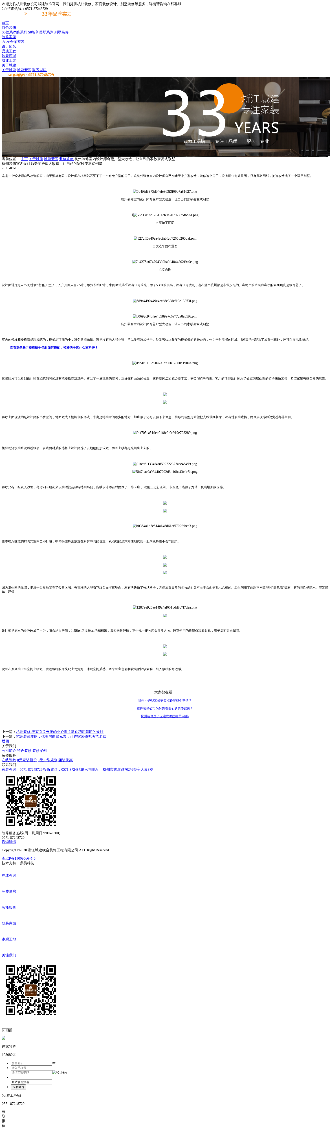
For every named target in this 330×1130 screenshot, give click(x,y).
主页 (24, 159)
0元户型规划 (47, 760)
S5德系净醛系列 (14, 32)
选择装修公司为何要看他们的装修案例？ (165, 708)
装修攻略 (66, 159)
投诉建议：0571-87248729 (63, 769)
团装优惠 (65, 760)
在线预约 (9, 760)
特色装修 (24, 751)
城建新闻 (24, 70)
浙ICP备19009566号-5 (18, 858)
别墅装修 (61, 32)
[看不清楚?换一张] (59, 1072)
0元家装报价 (27, 760)
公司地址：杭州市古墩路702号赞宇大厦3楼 (119, 769)
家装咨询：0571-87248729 (22, 769)
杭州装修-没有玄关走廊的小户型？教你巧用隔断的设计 (59, 732)
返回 (5, 741)
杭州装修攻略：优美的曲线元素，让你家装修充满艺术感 (61, 736)
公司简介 (9, 751)
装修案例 (39, 751)
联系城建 (39, 70)
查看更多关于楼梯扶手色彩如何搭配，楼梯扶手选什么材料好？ (53, 347)
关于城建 (9, 70)
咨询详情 (9, 842)
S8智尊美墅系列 (40, 32)
